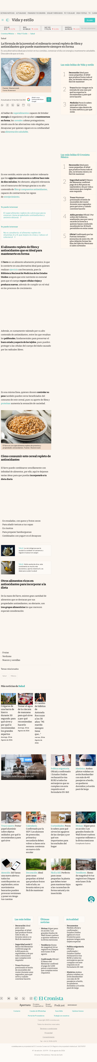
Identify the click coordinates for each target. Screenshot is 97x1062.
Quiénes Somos (78, 1011)
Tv (89, 13)
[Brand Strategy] (49, 1005)
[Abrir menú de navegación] (2, 20)
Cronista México (7, 34)
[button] (91, 899)
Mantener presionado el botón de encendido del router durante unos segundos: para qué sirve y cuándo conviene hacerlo (80, 203)
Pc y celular (69, 13)
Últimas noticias (7, 13)
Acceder (90, 20)
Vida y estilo (81, 13)
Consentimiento (48, 1037)
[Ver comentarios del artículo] (29, 105)
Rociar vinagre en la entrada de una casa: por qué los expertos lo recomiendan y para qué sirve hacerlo (81, 92)
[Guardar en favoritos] (48, 99)
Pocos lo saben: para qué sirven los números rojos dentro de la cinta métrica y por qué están (81, 107)
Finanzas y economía (36, 13)
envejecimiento (11, 197)
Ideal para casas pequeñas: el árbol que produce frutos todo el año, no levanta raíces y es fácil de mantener (80, 77)
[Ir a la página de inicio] (7, 20)
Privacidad (49, 1033)
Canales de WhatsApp (38, 1011)
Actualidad (21, 13)
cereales (18, 120)
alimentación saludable (16, 132)
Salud (32, 34)
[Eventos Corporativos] (38, 1005)
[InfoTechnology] (72, 1005)
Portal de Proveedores (36, 1016)
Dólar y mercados (55, 13)
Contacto (16, 1011)
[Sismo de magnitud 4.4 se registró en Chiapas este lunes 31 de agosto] (86, 864)
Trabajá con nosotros (61, 1016)
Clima (94, 13)
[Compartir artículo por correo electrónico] (23, 105)
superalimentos (21, 113)
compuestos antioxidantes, (34, 189)
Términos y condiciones (48, 1028)
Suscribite (59, 1011)
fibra (16, 189)
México (13, 676)
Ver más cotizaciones (88, 28)
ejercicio (13, 269)
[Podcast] (60, 1005)
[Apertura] (25, 1005)
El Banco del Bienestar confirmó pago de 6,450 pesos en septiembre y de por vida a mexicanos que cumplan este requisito (81, 185)
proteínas (6, 403)
